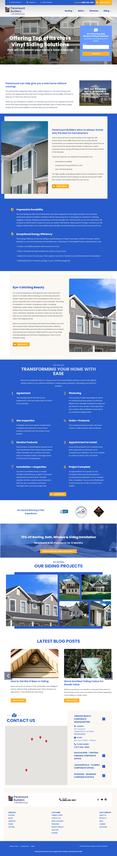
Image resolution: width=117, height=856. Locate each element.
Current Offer (56, 815)
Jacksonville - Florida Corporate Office (87, 766)
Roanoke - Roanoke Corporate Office (85, 776)
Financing (55, 824)
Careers (102, 824)
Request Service (57, 827)
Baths (81, 11)
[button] (46, 741)
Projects (103, 818)
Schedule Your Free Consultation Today (57, 551)
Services (12, 812)
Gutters (11, 827)
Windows (94, 11)
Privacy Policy (14, 846)
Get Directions (79, 734)
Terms (32, 846)
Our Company (105, 812)
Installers (103, 827)
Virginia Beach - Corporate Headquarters (83, 719)
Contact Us (32, 2)
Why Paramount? (16, 2)
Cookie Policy (24, 846)
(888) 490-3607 (69, 800)
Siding (106, 11)
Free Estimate (105, 2)
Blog (101, 821)
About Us (102, 815)
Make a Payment (47, 2)
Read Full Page (69, 700)
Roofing (68, 11)
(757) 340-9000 (81, 747)
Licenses (54, 833)
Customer (55, 812)
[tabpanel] (58, 600)
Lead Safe (54, 830)
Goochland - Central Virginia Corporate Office (86, 755)
